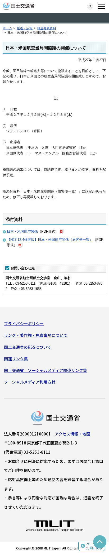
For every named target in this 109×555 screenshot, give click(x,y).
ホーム (7, 28)
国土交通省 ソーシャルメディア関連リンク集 (45, 370)
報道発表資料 (46, 28)
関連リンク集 (16, 358)
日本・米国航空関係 (22, 231)
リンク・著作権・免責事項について (35, 335)
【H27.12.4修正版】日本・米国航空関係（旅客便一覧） (50, 240)
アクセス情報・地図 (72, 434)
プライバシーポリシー (24, 323)
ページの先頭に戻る (94, 546)
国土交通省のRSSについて (27, 347)
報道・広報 (25, 28)
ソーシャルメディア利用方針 (29, 382)
